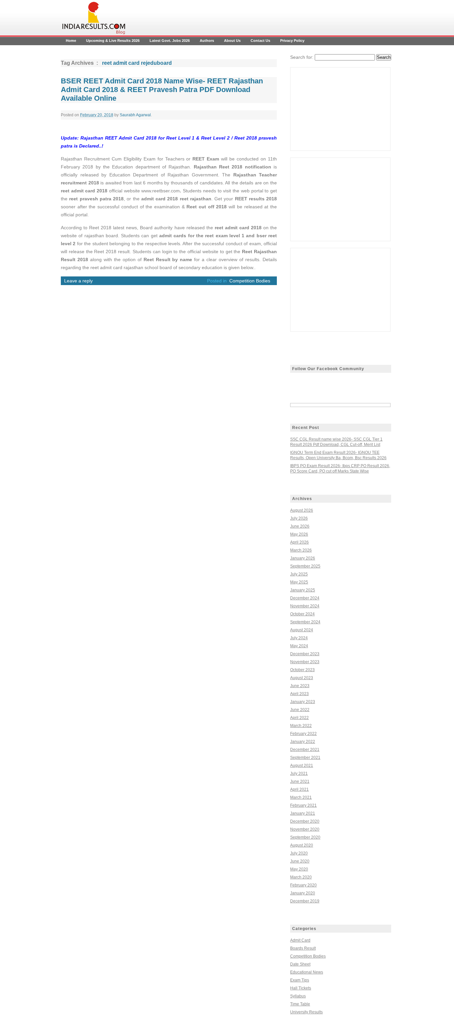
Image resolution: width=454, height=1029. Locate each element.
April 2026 (299, 542)
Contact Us (260, 41)
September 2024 (305, 622)
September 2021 (305, 757)
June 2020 (299, 861)
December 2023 (304, 654)
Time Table (300, 1004)
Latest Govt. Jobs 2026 (170, 41)
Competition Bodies (249, 280)
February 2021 (303, 805)
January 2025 (302, 590)
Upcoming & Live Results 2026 (113, 41)
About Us (232, 41)
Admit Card (300, 940)
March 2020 (301, 877)
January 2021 (302, 813)
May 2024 (299, 646)
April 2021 (299, 789)
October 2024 (302, 614)
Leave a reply (78, 280)
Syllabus (298, 996)
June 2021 (299, 781)
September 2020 (305, 837)
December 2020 (304, 821)
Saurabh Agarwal (135, 115)
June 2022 (299, 709)
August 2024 (301, 630)
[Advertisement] (340, 109)
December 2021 (304, 749)
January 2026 (302, 558)
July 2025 (299, 574)
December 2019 (304, 901)
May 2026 (299, 534)
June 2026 (299, 526)
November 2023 (304, 662)
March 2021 (301, 797)
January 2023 (302, 701)
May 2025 (299, 582)
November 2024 (304, 606)
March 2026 (301, 550)
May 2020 (299, 869)
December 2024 (304, 598)
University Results (306, 1012)
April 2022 (299, 717)
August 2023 (301, 677)
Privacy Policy (292, 41)
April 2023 (299, 693)
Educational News (306, 972)
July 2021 (299, 773)
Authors (207, 41)
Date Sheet (300, 964)
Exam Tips (299, 980)
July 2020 (299, 853)
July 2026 (299, 518)
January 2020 (302, 893)
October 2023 (302, 670)
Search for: (301, 57)
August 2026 (301, 510)
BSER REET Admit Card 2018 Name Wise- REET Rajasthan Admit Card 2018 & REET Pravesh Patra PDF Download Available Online (162, 89)
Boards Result (303, 948)
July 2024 (299, 638)
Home (71, 41)
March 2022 (301, 725)
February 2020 (303, 885)
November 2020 (304, 829)
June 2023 (299, 685)
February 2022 (303, 733)
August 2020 (301, 845)
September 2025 (305, 566)
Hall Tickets (300, 988)
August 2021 (301, 765)
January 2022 (302, 741)
